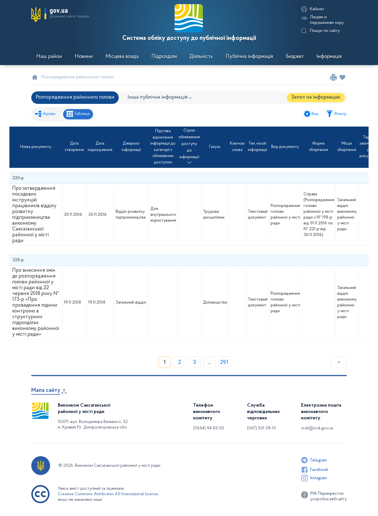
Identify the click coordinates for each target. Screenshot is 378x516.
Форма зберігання (318, 147)
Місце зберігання (346, 147)
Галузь (215, 147)
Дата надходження (100, 147)
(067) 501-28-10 (261, 428)
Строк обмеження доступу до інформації (189, 143)
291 (224, 362)
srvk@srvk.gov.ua (317, 428)
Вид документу (285, 147)
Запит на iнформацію (315, 97)
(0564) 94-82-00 (208, 428)
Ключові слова (237, 147)
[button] (60, 14)
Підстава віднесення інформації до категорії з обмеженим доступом (163, 147)
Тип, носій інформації (257, 147)
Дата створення (74, 147)
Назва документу (35, 147)
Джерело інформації (131, 147)
